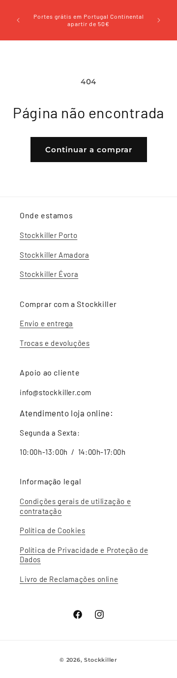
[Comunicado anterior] (18, 20)
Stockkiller (101, 659)
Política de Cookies (52, 530)
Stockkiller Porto (48, 235)
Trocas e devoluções (54, 343)
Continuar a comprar (88, 149)
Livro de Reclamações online (69, 579)
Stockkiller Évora (49, 274)
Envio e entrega (46, 323)
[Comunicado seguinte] (159, 20)
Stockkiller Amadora (54, 254)
